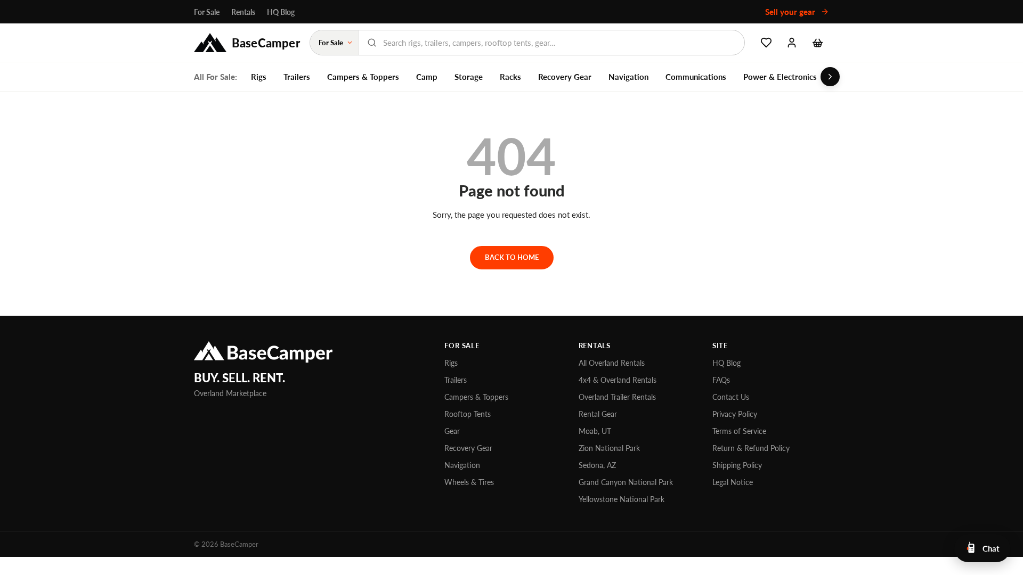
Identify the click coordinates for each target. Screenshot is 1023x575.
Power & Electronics (780, 76)
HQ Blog (281, 12)
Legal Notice (732, 482)
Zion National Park (609, 448)
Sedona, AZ (597, 465)
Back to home (512, 257)
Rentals (243, 12)
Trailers (296, 76)
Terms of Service (739, 431)
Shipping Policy (737, 465)
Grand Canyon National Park (626, 482)
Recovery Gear (564, 76)
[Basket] (817, 42)
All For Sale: (215, 76)
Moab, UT (595, 431)
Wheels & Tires (469, 482)
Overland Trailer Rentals (617, 396)
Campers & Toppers (363, 76)
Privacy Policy (734, 413)
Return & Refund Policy (751, 448)
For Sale (207, 12)
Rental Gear (598, 413)
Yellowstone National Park (621, 499)
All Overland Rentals (612, 362)
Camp (426, 76)
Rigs (258, 76)
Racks (510, 76)
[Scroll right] (830, 76)
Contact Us (730, 396)
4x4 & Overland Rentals (617, 379)
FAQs (721, 379)
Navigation (628, 76)
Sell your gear (791, 12)
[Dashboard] (791, 42)
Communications (695, 76)
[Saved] (766, 42)
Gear (452, 431)
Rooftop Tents (467, 413)
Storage (468, 76)
